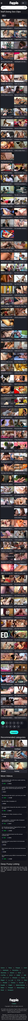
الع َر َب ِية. (10, 980)
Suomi (25, 967)
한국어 (11, 975)
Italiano (2, 987)
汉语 (25, 975)
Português (10, 987)
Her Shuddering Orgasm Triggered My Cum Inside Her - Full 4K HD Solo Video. (14, 828)
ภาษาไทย (3, 975)
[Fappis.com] (14, 3)
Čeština (23, 977)
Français (18, 967)
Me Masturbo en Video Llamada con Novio (12, 814)
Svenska (13, 982)
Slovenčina (3, 972)
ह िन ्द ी (6, 977)
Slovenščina (15, 970)
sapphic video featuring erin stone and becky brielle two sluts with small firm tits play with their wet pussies (14, 788)
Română (5, 982)
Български (10, 990)
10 (14, 726)
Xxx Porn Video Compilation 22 (9, 801)
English (10, 985)
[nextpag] (18, 726)
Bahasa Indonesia (20, 985)
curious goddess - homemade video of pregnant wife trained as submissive (13, 820)
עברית (18, 980)
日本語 (18, 975)
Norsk (19, 972)
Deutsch (12, 972)
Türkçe (10, 967)
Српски (2, 967)
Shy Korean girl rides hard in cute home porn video (14, 795)
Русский (21, 982)
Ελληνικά (15, 977)
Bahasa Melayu (21, 987)
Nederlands (5, 970)
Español (3, 985)
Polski (25, 980)
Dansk (2, 990)
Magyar (2, 980)
